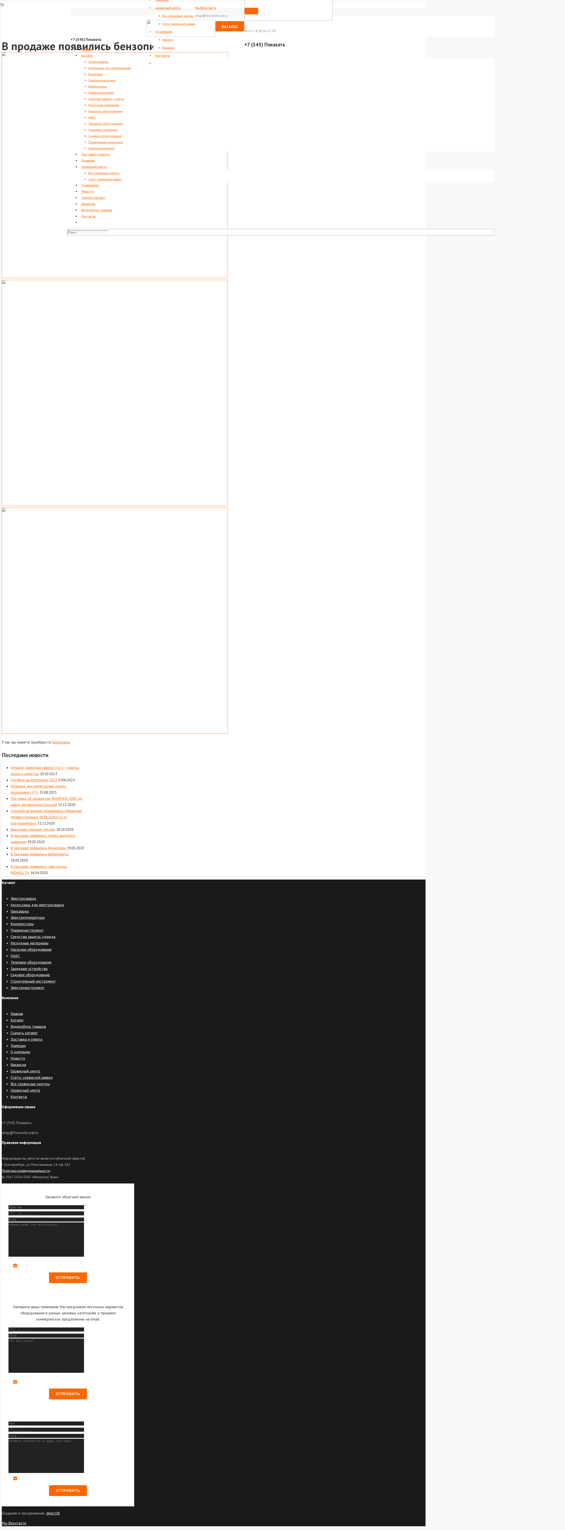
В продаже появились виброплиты (39, 854)
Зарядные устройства (29, 968)
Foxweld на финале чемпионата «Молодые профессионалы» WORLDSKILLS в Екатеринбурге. (46, 817)
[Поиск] (251, 11)
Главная (17, 1013)
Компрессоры (22, 923)
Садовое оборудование (30, 974)
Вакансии (18, 1064)
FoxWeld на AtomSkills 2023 (34, 780)
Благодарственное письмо (33, 829)
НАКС (15, 955)
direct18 (53, 1513)
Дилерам (18, 1045)
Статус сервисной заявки (32, 1077)
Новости (18, 1058)
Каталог (17, 1020)
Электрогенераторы (28, 917)
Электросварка (23, 898)
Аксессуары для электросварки (37, 905)
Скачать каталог (24, 1033)
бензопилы (61, 742)
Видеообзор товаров (28, 1026)
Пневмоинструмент (27, 930)
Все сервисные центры (30, 1084)
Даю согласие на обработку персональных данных (56, 1265)
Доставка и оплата (26, 1039)
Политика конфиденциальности (26, 1170)
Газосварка (20, 911)
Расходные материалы (29, 943)
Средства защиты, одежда (33, 936)
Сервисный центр (25, 1071)
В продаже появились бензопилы (38, 848)
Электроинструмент (28, 987)
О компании (20, 1052)
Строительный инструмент (33, 981)
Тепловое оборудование (31, 962)
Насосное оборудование (31, 949)
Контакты (19, 1096)
